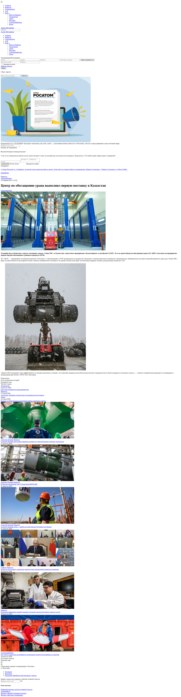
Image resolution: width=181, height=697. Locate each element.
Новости (8, 7)
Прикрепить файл (32, 164)
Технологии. (5, 386)
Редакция (8, 672)
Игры (11, 24)
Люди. (3, 397)
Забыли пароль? (6, 66)
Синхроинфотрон (15, 22)
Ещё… (7, 13)
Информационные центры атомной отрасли (16, 689)
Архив (3, 28)
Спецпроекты (10, 9)
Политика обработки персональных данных (21, 675)
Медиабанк (10, 28)
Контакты (8, 674)
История (12, 20)
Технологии (13, 17)
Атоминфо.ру (5, 691)
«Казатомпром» (6, 178)
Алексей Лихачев (7, 440)
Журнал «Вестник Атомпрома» (12, 695)
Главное (8, 5)
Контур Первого (15, 15)
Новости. (4, 176)
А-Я (6, 11)
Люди (11, 19)
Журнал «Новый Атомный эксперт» (14, 693)
